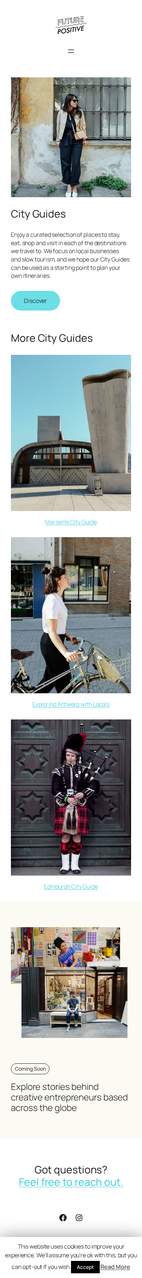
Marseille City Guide (70, 522)
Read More (115, 1267)
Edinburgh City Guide (71, 886)
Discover (35, 301)
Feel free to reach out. (71, 1182)
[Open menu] (71, 51)
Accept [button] (85, 1266)
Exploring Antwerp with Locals (71, 704)
